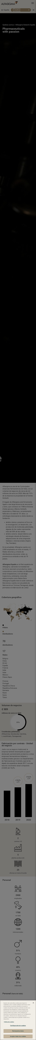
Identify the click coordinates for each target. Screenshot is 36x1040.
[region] (18, 1020)
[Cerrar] (33, 1003)
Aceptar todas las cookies (18, 1036)
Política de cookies (9, 1021)
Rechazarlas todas (18, 1031)
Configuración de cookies (18, 1025)
